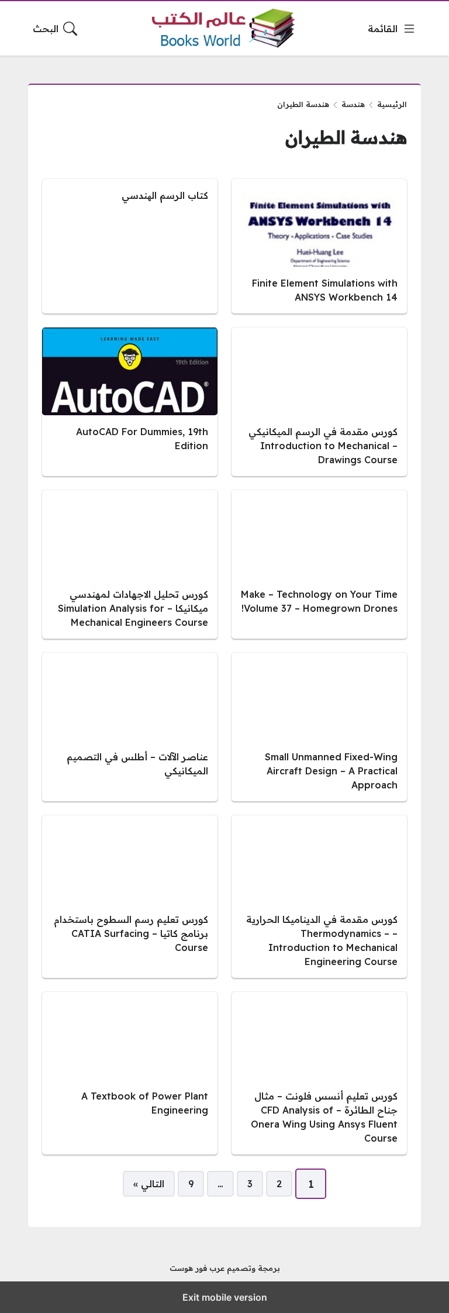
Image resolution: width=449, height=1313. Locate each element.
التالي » (148, 1184)
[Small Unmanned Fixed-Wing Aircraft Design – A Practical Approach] (319, 727)
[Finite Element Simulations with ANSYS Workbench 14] (319, 246)
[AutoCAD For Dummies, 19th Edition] (129, 402)
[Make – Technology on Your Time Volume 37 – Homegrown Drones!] (319, 564)
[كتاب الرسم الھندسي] (129, 246)
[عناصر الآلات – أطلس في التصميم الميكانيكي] (129, 727)
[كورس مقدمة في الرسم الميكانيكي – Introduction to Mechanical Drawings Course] (319, 402)
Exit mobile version (224, 1297)
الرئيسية (392, 104)
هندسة (353, 104)
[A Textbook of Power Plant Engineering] (129, 1073)
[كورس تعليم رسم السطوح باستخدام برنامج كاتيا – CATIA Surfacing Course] (129, 896)
